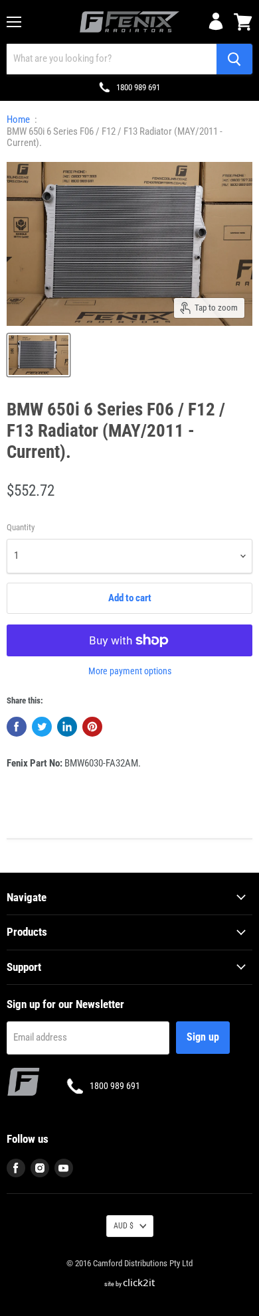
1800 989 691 (138, 87)
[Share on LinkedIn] (67, 727)
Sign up (203, 1037)
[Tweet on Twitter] (42, 727)
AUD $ (123, 1225)
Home (18, 119)
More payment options (129, 671)
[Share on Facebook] (17, 727)
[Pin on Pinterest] (92, 727)
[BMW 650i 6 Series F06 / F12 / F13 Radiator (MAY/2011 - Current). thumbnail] (38, 355)
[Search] (234, 59)
